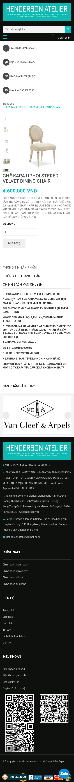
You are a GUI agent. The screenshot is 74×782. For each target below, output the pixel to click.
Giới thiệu (8, 616)
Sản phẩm (8, 623)
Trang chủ (8, 103)
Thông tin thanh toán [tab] (22, 276)
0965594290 (18, 777)
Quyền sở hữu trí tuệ (14, 688)
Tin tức (7, 629)
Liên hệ (7, 642)
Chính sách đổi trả (13, 577)
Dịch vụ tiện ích (11, 681)
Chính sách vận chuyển (15, 571)
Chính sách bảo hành (14, 584)
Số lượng (9, 223)
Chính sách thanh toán (15, 564)
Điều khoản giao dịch (14, 675)
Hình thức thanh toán (14, 636)
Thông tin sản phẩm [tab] (20, 267)
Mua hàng (14, 243)
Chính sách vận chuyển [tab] (23, 284)
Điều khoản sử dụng (14, 669)
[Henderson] (37, 451)
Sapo (61, 761)
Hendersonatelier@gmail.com (23, 537)
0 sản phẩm (64, 37)
